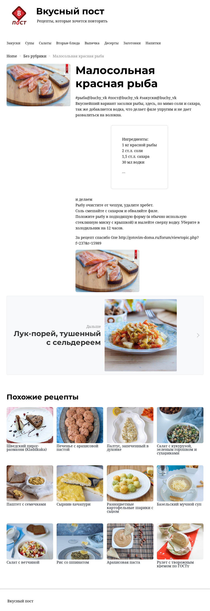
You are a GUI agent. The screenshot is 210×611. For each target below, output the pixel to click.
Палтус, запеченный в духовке (128, 447)
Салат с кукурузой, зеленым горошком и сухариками (177, 449)
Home (12, 56)
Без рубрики (34, 56)
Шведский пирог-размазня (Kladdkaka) (27, 447)
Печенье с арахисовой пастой (77, 447)
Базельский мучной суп (179, 504)
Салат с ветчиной (23, 562)
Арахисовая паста (123, 562)
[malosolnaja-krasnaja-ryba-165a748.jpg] (107, 290)
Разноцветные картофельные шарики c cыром (130, 508)
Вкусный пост (70, 11)
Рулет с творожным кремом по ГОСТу (175, 564)
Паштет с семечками (26, 504)
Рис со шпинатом (73, 562)
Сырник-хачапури (73, 504)
